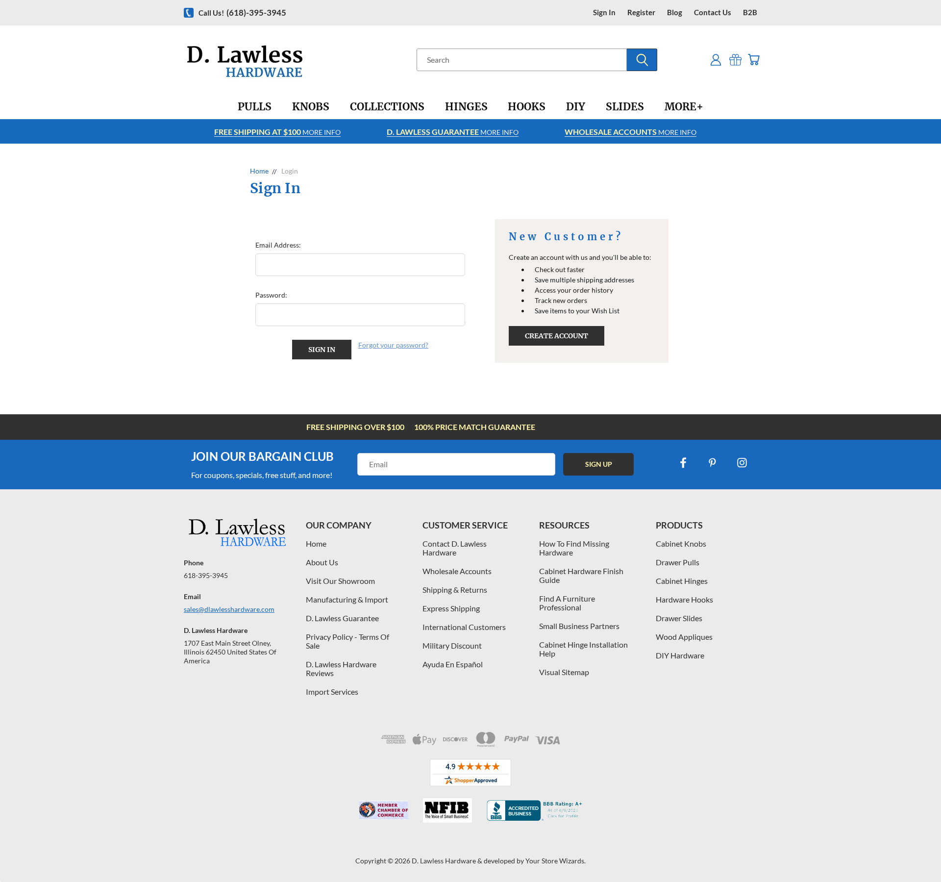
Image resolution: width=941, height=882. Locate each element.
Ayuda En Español (452, 664)
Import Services (332, 691)
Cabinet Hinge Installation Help (583, 649)
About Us (322, 562)
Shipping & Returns (454, 589)
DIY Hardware (680, 655)
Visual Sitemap (564, 672)
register (641, 12)
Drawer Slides (679, 618)
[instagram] (742, 463)
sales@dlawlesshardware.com (229, 609)
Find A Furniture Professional (567, 603)
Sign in (604, 12)
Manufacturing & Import (347, 599)
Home (316, 543)
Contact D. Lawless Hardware (454, 548)
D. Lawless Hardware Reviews (341, 668)
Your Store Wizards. (555, 861)
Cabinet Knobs (681, 543)
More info (277, 131)
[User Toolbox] (716, 59)
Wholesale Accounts (457, 571)
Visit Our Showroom (340, 580)
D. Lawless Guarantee (342, 618)
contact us (712, 12)
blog (674, 12)
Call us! (242, 12)
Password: (271, 295)
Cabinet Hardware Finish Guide (581, 575)
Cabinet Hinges (682, 580)
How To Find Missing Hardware (574, 548)
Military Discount (452, 645)
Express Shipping (451, 608)
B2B (750, 12)
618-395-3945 (206, 575)
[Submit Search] (642, 60)
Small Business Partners (579, 625)
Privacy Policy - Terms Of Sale (347, 641)
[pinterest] (712, 463)
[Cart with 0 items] (753, 59)
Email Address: (278, 245)
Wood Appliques (684, 636)
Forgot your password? (393, 345)
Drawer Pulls (677, 562)
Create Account (556, 335)
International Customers (464, 626)
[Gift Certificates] (735, 59)
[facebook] (683, 463)
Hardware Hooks (684, 599)
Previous (915, 851)
